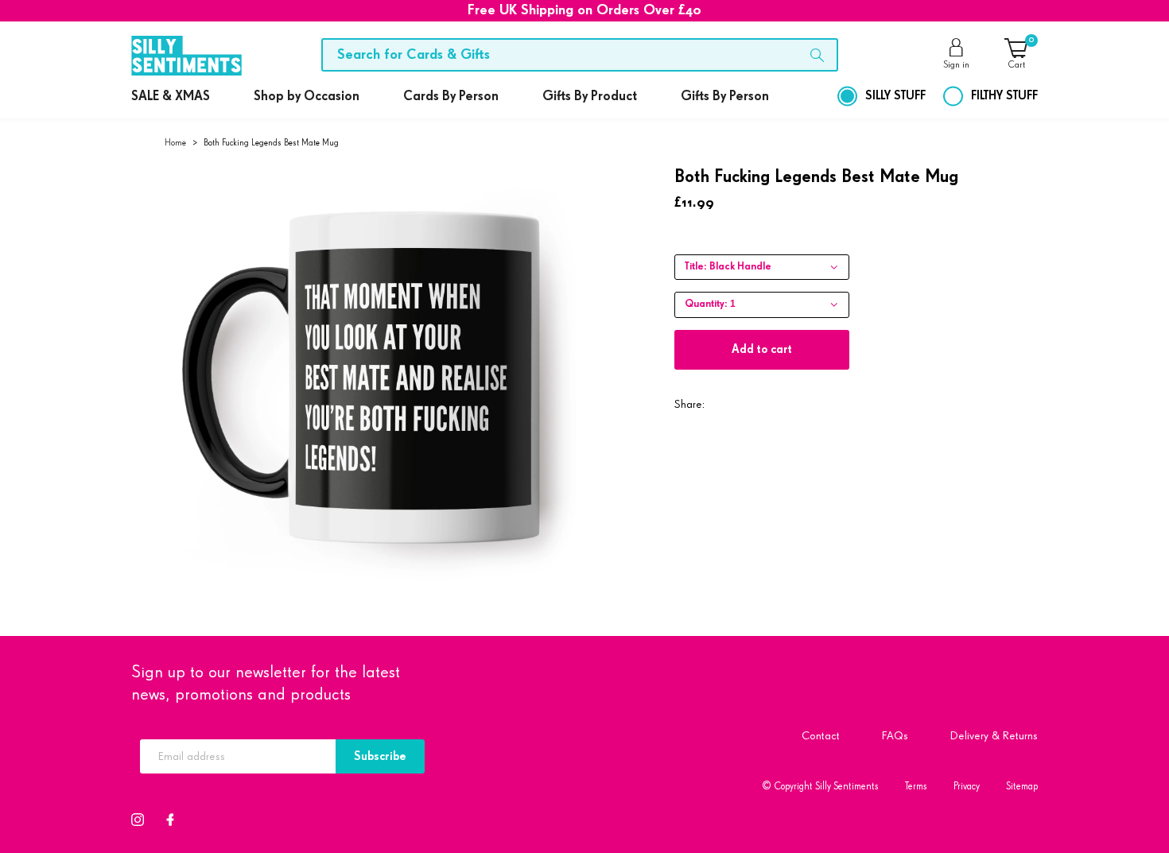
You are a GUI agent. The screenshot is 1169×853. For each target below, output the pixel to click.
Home (175, 142)
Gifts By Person (725, 96)
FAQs (895, 736)
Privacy (966, 786)
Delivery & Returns (994, 736)
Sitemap (1022, 786)
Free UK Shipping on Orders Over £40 (584, 10)
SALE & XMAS (170, 96)
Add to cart (762, 349)
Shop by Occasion (306, 96)
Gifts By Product (589, 96)
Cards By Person (451, 96)
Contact (821, 736)
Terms (916, 786)
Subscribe (380, 756)
